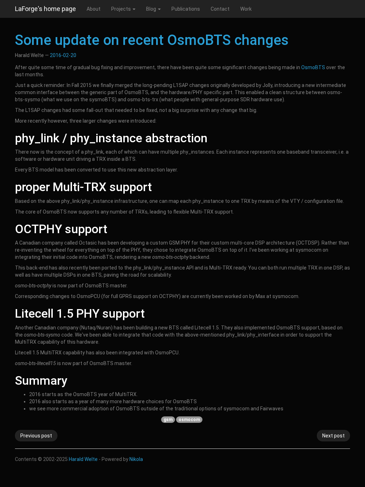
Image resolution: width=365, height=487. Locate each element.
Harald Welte (83, 459)
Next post (333, 436)
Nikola (136, 459)
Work (246, 9)
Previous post (36, 436)
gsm (168, 419)
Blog (151, 9)
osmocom (189, 419)
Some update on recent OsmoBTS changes (152, 40)
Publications (185, 9)
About (94, 9)
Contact (220, 9)
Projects (121, 9)
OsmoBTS (313, 67)
